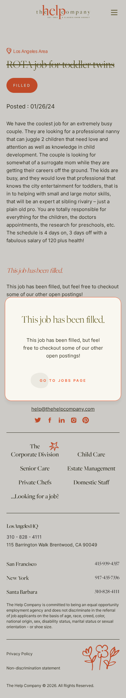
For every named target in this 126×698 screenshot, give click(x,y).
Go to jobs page (63, 380)
